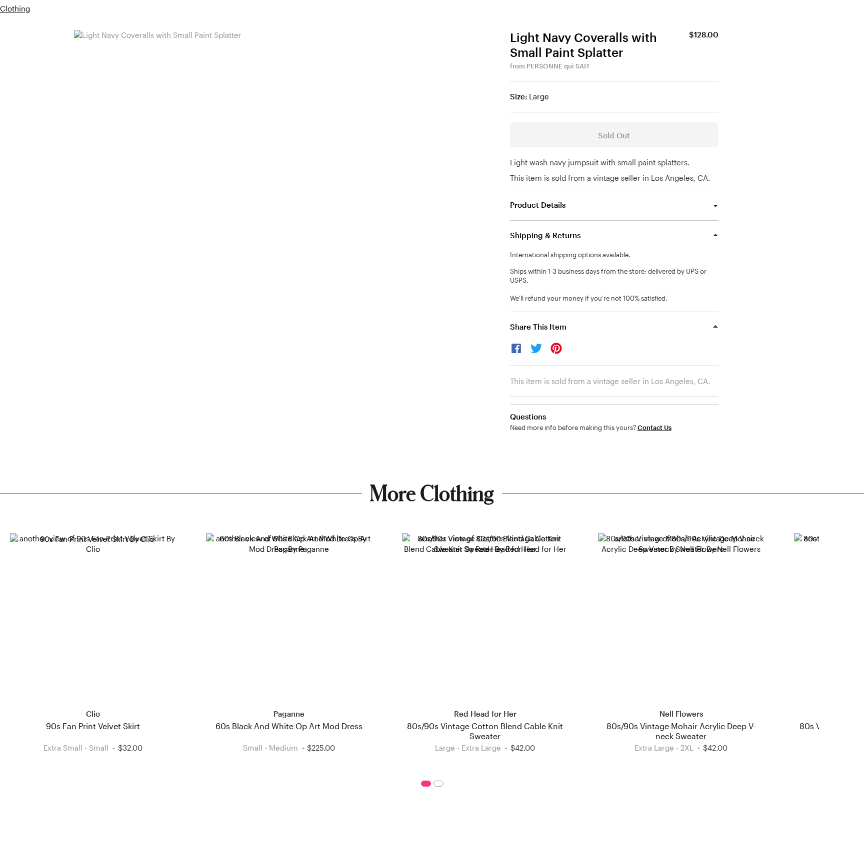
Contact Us (655, 428)
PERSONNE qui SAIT (558, 66)
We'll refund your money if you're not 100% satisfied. (589, 298)
